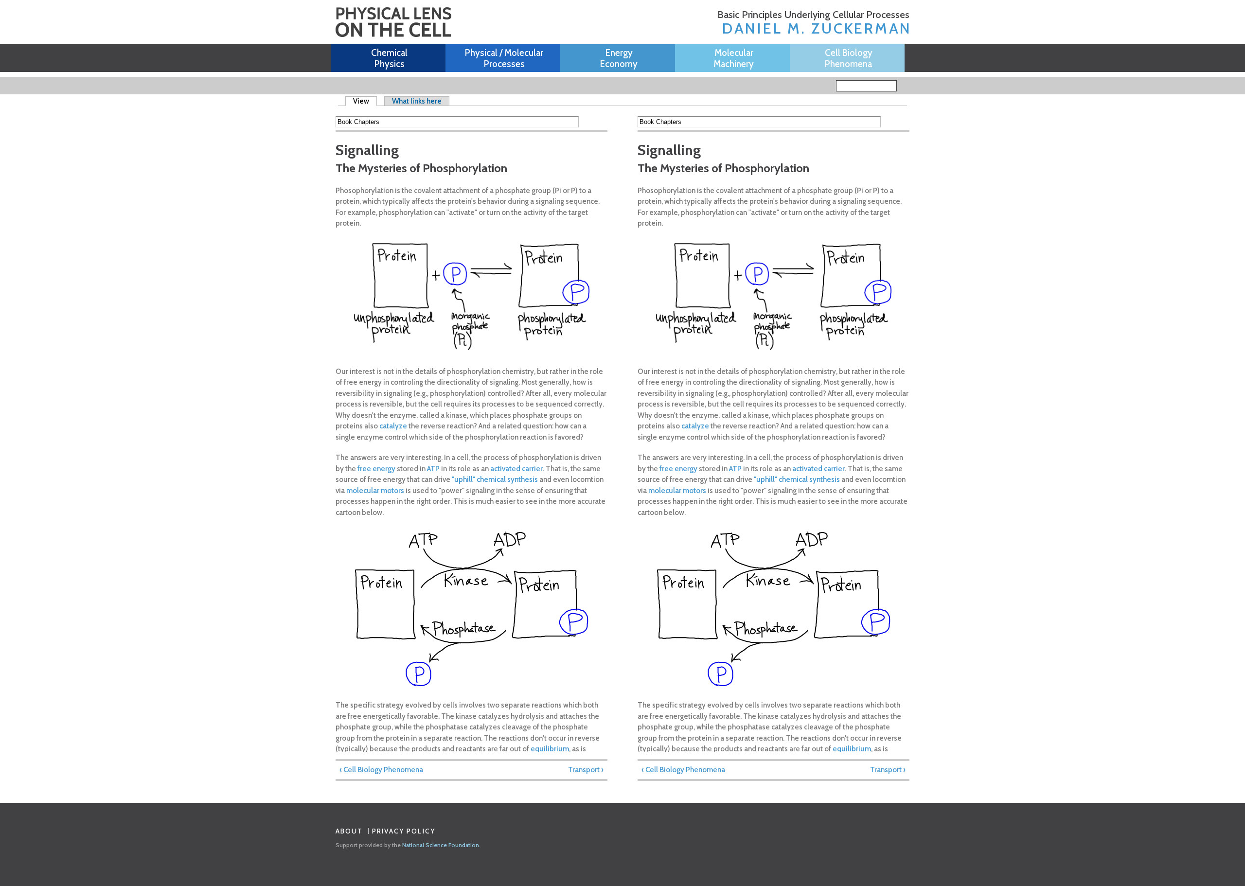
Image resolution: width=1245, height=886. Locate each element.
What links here (417, 101)
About (349, 831)
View (365, 101)
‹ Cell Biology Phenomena (381, 769)
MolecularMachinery (733, 58)
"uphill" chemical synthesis (495, 479)
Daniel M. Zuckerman (817, 28)
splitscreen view (600, 121)
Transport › (586, 769)
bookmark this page (586, 121)
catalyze (393, 426)
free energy (376, 468)
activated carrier (516, 468)
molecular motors (375, 490)
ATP (433, 468)
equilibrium (550, 748)
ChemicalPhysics (389, 58)
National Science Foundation (440, 845)
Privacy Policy (403, 831)
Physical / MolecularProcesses (504, 58)
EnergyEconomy (619, 58)
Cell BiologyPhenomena (848, 58)
